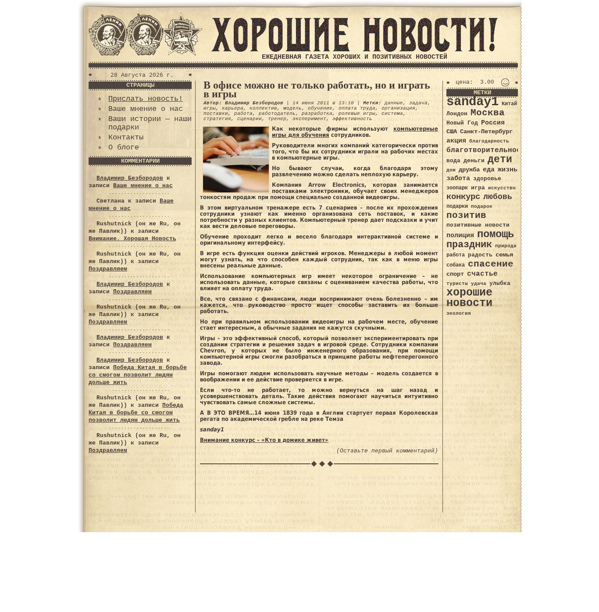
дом (451, 170)
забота (458, 178)
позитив (466, 215)
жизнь (507, 170)
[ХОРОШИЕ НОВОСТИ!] (354, 50)
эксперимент (309, 118)
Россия (493, 123)
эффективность (352, 118)
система (392, 113)
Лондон (456, 113)
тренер (277, 118)
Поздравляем (108, 269)
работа (243, 113)
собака (455, 265)
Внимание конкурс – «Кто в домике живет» (264, 440)
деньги (474, 160)
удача (478, 283)
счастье (482, 274)
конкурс (463, 197)
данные (394, 103)
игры (209, 108)
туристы (457, 283)
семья (504, 254)
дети (500, 159)
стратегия (217, 118)
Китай (509, 104)
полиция (460, 235)
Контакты (125, 137)
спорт (455, 274)
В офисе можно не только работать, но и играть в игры (316, 89)
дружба (469, 169)
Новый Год (462, 123)
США (451, 131)
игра (478, 188)
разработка (317, 113)
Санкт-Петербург (486, 131)
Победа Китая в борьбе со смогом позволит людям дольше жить (138, 375)
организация (398, 108)
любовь (497, 196)
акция (456, 140)
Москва (488, 113)
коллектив (263, 108)
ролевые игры (357, 113)
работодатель (277, 113)
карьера (232, 108)
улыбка (499, 283)
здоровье (487, 178)
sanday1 (472, 102)
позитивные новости (478, 225)
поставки (215, 113)
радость (480, 255)
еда (489, 169)
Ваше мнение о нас (145, 109)
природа (506, 246)
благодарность (489, 141)
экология (458, 313)
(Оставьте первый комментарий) (387, 451)
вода (453, 160)
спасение (490, 264)
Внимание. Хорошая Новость (132, 238)
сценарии (249, 118)
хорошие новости (469, 298)
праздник (469, 244)
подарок (481, 206)
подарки (457, 206)
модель (292, 108)
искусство (502, 188)
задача (418, 103)
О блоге (123, 147)
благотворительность (488, 150)
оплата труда (357, 108)
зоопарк (457, 188)
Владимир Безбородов (129, 178)
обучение (320, 108)
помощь (495, 234)
